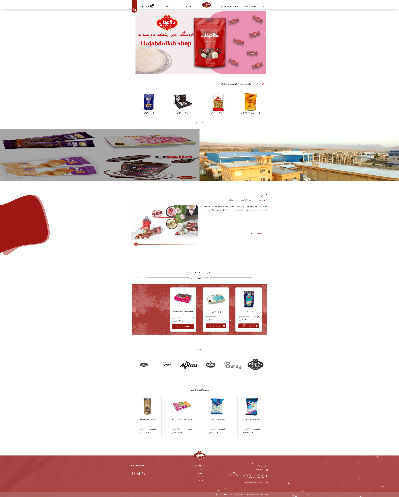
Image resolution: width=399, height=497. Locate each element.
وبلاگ (201, 481)
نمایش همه (139, 277)
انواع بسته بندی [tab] (246, 84)
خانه (201, 470)
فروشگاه (200, 477)
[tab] (261, 200)
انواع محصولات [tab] (260, 84)
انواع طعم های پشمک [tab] (229, 84)
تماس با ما (199, 473)
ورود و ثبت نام (144, 6)
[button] (202, 122)
